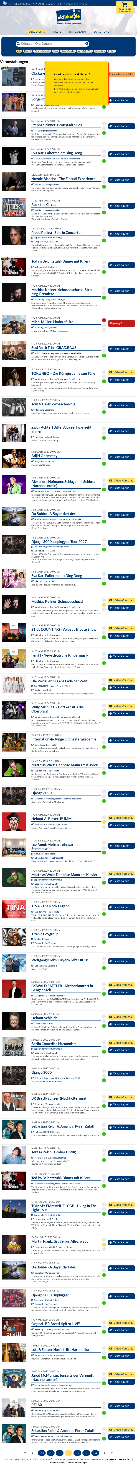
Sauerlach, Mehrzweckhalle (47, 1272)
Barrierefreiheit (57, 1462)
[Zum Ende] (112, 1452)
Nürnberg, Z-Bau (43, 79)
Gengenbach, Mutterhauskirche (50, 995)
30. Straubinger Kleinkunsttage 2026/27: (53, 546)
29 (51, 1453)
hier (80, 92)
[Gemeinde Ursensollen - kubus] (32, 1023)
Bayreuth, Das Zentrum (46, 943)
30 (60, 1453)
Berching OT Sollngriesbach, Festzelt (52, 1329)
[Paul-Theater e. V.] (32, 1385)
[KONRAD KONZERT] (32, 995)
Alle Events (37, 31)
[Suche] (18, 44)
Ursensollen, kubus (44, 1023)
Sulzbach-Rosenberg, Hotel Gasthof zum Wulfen (57, 1183)
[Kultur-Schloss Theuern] (32, 491)
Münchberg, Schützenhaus (47, 635)
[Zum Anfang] (25, 1452)
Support (50, 4)
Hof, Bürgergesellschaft (46, 130)
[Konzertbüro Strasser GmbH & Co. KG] (32, 581)
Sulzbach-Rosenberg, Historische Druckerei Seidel (58, 353)
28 (42, 1453)
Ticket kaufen (121, 100)
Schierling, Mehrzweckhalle (47, 1104)
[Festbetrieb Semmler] (32, 1329)
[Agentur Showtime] (32, 1104)
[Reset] (86, 44)
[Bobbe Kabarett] (32, 519)
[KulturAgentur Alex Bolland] (32, 241)
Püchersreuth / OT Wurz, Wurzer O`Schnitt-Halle (58, 519)
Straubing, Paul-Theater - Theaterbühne (53, 1385)
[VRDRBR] (32, 79)
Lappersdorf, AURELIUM (46, 241)
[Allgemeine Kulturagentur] (32, 409)
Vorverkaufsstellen (19, 4)
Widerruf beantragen (77, 1462)
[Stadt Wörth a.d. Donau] (32, 1355)
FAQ (34, 4)
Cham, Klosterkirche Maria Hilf (49, 857)
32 (77, 1453)
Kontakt (68, 4)
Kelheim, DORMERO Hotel (47, 1132)
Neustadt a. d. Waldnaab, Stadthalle (51, 824)
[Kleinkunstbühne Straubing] (32, 299)
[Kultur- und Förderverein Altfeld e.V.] (32, 1436)
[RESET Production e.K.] (32, 184)
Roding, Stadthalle (43, 690)
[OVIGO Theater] (32, 267)
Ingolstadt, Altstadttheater (47, 437)
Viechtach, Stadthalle (44, 581)
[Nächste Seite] (104, 1452)
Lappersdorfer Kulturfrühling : (48, 237)
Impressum (80, 4)
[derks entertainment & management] (32, 690)
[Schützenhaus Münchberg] (32, 635)
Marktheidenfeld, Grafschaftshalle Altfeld (54, 1436)
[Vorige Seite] (32, 1452)
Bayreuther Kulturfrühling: (46, 1300)
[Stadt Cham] (32, 857)
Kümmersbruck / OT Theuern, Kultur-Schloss (56, 491)
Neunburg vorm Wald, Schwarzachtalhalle (54, 1247)
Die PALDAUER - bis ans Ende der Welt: (52, 686)
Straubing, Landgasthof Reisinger (50, 299)
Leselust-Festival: (42, 939)
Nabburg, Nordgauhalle (46, 327)
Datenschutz (125, 1459)
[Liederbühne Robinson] (32, 824)
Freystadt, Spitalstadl (44, 461)
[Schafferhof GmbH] (32, 158)
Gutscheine (101, 31)
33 (86, 1453)
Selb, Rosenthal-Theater (46, 745)
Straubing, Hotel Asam (45, 550)
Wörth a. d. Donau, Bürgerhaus (49, 1355)
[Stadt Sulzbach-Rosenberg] (32, 353)
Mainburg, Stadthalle (44, 409)
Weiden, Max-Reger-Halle (47, 184)
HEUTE (57, 31)
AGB (41, 4)
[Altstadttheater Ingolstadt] (32, 104)
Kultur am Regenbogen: (45, 853)
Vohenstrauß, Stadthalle (46, 267)
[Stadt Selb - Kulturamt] (32, 745)
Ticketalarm (77, 31)
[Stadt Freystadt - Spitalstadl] (32, 461)
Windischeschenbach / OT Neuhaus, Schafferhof (57, 158)
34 (95, 1453)
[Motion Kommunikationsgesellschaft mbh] (32, 130)
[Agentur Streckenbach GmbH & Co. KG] (32, 327)
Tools (59, 4)
